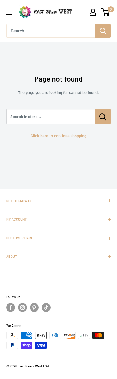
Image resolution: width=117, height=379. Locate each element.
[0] (106, 12)
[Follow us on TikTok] (46, 307)
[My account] (93, 12)
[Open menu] (9, 12)
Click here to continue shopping (58, 135)
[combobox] (50, 31)
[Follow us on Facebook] (10, 307)
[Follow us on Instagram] (22, 307)
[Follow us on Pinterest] (34, 307)
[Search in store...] (103, 116)
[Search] (103, 31)
